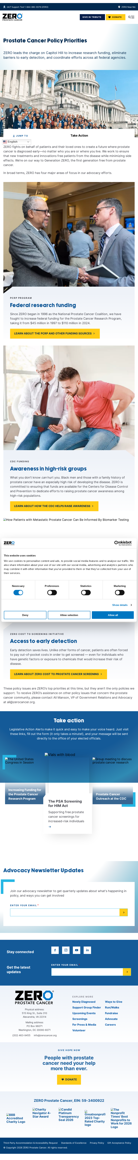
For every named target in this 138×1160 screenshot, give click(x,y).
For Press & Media (84, 1024)
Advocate (111, 1019)
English (12, 141)
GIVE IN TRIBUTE (91, 17)
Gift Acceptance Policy (119, 1142)
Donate (117, 17)
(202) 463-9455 (21, 1035)
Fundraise (111, 1013)
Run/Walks (112, 1007)
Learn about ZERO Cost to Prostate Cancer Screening (56, 674)
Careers (110, 1024)
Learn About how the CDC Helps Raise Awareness (52, 506)
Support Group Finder (86, 1007)
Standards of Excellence (74, 1142)
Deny (25, 614)
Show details (120, 605)
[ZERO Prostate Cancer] (13, 17)
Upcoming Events (84, 1013)
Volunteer (78, 1030)
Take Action (79, 135)
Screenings (79, 1019)
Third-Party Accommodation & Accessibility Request (30, 1142)
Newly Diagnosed (83, 1001)
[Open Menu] (131, 17)
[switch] (52, 592)
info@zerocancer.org (45, 1035)
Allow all (113, 614)
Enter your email (23, 905)
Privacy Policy (97, 1142)
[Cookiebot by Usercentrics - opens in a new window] (119, 543)
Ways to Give (113, 1001)
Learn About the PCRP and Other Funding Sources (53, 333)
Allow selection (69, 614)
